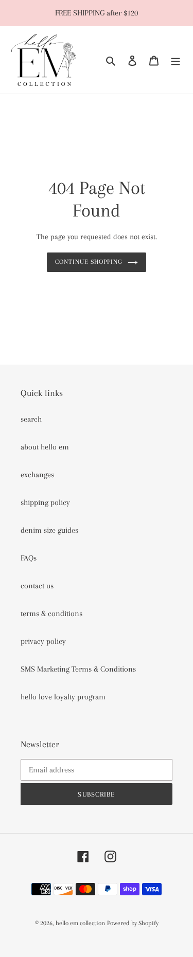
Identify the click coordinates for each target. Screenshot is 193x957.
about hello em (45, 447)
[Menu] (175, 60)
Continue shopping (89, 261)
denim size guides (49, 530)
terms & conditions (51, 613)
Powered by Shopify (133, 923)
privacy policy (43, 641)
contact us (37, 585)
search (31, 419)
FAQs (29, 558)
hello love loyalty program (63, 696)
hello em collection (80, 923)
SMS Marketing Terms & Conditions (78, 669)
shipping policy (45, 502)
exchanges (37, 474)
